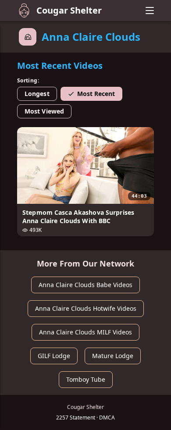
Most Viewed (44, 111)
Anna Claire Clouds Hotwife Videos (85, 308)
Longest (37, 93)
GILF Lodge (54, 356)
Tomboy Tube (85, 379)
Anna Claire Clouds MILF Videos (85, 332)
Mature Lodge (112, 356)
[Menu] (149, 10)
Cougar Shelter (69, 10)
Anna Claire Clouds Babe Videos (85, 285)
